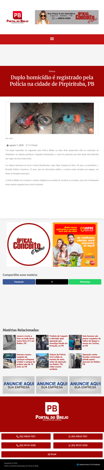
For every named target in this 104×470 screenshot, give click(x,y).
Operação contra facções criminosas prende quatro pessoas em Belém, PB (91, 359)
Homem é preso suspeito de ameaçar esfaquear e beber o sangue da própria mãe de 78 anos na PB (26, 360)
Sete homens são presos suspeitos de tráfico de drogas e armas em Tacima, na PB (91, 341)
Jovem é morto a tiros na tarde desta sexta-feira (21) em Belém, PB (25, 340)
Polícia (52, 71)
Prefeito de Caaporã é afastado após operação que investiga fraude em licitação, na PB (59, 341)
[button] (52, 39)
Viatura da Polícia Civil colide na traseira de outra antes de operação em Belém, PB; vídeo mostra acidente (58, 361)
